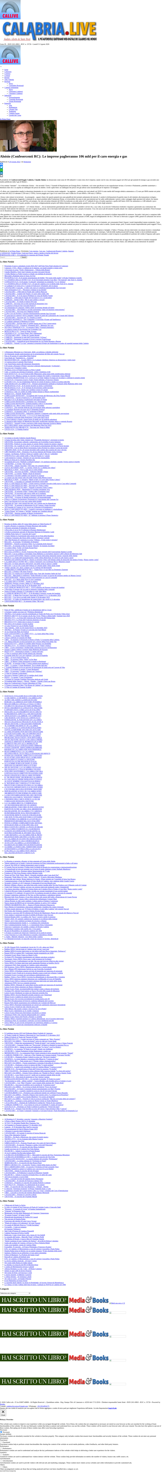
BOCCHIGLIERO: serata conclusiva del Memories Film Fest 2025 (27, 425)
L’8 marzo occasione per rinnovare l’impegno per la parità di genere (27, 933)
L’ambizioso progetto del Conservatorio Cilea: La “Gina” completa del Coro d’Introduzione (36, 1191)
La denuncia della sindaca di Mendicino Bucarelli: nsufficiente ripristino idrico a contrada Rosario (38, 421)
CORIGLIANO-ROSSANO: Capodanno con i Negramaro (25, 402)
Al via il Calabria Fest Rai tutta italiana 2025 (19, 1153)
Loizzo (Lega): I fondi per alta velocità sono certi (21, 1007)
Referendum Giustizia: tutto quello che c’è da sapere (22, 929)
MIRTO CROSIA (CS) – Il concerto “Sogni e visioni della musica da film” (30, 1165)
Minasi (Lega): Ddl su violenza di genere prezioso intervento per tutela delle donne (33, 981)
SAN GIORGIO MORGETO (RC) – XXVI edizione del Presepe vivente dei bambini (34, 587)
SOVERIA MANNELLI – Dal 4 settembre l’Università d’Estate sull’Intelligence (32, 319)
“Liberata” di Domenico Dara (14, 1211)
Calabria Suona (14, 113)
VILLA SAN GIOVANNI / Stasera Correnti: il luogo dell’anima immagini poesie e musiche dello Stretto (40, 556)
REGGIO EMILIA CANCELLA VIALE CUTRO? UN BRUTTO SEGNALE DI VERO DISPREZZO (22, 705)
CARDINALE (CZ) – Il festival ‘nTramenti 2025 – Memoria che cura (28, 325)
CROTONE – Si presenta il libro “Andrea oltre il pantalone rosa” (27, 491)
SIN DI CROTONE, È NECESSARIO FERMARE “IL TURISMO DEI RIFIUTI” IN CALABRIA (22, 725)
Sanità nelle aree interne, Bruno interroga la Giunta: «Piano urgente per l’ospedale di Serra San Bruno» (40, 879)
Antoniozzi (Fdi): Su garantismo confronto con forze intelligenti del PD (29, 1021)
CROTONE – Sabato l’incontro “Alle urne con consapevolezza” (26, 466)
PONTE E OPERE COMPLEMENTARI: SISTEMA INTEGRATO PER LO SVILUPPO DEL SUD (23, 824)
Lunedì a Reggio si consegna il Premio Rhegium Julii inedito (25, 526)
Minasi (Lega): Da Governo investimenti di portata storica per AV (27, 999)
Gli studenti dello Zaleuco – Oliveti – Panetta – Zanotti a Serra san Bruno (29, 681)
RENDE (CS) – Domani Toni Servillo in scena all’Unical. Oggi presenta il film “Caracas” (35, 1109)
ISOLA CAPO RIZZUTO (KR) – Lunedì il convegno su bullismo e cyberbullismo (33, 509)
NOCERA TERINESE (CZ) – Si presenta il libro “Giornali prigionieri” (29, 327)
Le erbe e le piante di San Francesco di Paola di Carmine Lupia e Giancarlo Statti (32, 1207)
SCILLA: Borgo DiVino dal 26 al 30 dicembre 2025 (22, 585)
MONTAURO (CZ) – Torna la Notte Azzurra (20, 331)
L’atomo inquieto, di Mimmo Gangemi (17, 1275)
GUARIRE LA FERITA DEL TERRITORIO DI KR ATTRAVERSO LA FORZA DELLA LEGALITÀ (23, 848)
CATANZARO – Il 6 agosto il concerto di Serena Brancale (25, 1133)
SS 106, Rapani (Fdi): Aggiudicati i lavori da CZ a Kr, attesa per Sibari (29, 947)
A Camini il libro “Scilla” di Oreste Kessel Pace (20, 548)
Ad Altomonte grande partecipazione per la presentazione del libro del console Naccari (34, 354)
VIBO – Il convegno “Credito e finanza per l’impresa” (23, 671)
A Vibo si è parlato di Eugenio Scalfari (17, 687)
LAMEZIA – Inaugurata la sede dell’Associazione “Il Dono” (25, 337)
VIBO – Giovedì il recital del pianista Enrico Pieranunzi (23, 1179)
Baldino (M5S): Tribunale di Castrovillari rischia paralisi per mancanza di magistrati (33, 985)
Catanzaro (7, 72)
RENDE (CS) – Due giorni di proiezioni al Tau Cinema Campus (26, 1077)
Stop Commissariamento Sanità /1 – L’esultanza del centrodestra (26, 923)
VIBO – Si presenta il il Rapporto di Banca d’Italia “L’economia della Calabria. (32, 640)
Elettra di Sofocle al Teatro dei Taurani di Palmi (20, 1037)
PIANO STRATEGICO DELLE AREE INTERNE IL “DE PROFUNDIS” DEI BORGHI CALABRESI (23, 776)
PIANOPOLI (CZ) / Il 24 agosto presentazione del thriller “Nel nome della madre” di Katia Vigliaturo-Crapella (43, 278)
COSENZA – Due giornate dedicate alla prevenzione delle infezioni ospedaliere (32, 407)
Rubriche (7, 103)
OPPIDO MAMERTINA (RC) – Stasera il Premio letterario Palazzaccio (29, 905)
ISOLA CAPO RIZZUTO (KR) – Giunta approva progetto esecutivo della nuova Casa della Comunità (40, 483)
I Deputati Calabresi (16, 91)
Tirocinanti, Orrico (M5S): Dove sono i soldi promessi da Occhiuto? (28, 959)
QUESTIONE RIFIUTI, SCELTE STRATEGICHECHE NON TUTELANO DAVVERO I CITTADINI (23, 816)
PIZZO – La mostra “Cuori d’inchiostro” (18, 677)
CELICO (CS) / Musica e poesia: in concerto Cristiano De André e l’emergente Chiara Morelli (37, 376)
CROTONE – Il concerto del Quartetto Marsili (20, 1197)
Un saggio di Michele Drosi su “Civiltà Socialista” (21, 1225)
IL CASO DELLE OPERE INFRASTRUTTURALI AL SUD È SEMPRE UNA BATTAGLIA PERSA (23, 780)
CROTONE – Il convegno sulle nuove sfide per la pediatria (25, 493)
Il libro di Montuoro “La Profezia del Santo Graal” (21, 1255)
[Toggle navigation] (1, 66)
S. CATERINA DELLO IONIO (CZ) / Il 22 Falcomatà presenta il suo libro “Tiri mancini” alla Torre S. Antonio (43, 280)
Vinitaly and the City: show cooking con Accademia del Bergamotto (28, 568)
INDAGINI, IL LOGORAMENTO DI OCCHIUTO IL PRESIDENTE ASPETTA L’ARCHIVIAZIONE (23, 713)
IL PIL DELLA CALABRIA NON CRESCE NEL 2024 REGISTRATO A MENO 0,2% (20, 852)
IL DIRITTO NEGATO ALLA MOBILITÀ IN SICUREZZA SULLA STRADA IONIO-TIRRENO (23, 744)
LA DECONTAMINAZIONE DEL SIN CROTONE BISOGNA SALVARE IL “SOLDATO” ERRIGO (23, 796)
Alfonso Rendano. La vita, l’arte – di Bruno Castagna (23, 1269)
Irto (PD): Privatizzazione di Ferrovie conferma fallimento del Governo (29, 1001)
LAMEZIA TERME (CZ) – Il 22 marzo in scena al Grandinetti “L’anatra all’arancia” (34, 1105)
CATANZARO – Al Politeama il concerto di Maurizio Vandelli (26, 1173)
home (6, 70)
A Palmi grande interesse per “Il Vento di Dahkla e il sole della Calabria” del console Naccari (36, 909)
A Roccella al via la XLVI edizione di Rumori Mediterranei (25, 530)
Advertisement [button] (5, 1459)
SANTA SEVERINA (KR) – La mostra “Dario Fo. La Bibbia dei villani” (30, 468)
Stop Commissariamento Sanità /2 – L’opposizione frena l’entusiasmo (28, 925)
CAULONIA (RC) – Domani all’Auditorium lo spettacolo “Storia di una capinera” (33, 1103)
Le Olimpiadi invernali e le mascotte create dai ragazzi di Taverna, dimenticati (31, 939)
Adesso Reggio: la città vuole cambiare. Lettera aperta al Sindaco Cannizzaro (31, 901)
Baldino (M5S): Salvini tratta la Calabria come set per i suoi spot (26, 949)
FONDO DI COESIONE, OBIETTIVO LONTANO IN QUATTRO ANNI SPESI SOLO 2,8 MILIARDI (23, 756)
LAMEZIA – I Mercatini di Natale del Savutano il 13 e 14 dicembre (28, 298)
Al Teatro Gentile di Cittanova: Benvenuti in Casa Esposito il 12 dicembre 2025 (32, 1035)
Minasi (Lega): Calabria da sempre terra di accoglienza (23, 997)
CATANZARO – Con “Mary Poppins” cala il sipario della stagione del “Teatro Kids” (34, 1083)
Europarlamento (14, 97)
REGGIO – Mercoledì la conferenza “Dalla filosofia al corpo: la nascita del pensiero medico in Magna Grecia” (42, 575)
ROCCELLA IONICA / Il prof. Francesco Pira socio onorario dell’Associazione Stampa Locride (38, 552)
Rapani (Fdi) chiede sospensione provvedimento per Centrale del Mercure (30, 1003)
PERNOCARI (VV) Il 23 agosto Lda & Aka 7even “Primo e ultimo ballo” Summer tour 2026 (37, 616)
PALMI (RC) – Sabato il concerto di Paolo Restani (22, 1151)
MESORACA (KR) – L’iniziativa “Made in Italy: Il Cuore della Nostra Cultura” (32, 480)
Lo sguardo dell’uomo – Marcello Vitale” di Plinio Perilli (24, 1237)
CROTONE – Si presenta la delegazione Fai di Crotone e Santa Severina (29, 505)
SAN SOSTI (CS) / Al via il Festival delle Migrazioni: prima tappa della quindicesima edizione (37, 374)
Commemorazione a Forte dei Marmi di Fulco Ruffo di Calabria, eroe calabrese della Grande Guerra (39, 881)
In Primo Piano (5, 119)
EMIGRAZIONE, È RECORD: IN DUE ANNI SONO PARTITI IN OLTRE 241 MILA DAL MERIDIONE (24, 808)
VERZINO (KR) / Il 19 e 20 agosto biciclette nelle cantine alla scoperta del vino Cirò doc (35, 450)
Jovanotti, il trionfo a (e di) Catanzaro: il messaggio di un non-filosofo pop (30, 883)
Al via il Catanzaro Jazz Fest (14, 1141)
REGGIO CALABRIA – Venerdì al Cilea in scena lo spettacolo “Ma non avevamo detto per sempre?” (40, 1099)
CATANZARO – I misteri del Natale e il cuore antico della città (26, 294)
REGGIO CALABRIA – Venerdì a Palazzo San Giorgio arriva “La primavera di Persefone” (36, 1095)
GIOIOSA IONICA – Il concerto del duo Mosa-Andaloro (24, 1147)
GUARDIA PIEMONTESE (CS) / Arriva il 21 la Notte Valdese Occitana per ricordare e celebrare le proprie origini (44, 378)
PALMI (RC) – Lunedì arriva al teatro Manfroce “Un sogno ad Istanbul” (29, 1097)
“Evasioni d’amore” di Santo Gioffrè (17, 1215)
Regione (7, 82)
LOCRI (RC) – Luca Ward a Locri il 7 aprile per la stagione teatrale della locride (32, 1075)
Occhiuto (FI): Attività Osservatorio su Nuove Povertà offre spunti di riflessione (32, 991)
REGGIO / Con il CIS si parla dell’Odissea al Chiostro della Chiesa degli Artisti (32, 566)
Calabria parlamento (11, 87)
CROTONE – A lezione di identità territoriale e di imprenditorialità (27, 497)
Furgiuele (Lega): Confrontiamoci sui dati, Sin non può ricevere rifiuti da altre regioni (34, 961)
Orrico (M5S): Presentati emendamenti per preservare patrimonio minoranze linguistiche (34, 1005)
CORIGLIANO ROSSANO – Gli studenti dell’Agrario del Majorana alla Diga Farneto (34, 396)
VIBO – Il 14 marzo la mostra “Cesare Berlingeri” (21, 669)
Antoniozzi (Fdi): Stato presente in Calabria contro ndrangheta (26, 965)
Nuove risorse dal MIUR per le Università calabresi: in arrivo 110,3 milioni (30, 903)
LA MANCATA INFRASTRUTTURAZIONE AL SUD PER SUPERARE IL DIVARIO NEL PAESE (22, 832)
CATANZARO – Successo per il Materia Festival (21, 312)
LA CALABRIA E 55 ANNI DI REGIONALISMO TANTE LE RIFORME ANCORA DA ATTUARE (22, 729)
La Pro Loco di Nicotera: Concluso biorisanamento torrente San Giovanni (30, 313)
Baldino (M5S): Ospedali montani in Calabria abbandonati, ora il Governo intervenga (34, 1019)
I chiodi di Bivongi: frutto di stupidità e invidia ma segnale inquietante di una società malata (36, 891)
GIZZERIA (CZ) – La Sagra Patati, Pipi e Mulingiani (23, 333)
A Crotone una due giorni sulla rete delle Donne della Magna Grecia (28, 478)
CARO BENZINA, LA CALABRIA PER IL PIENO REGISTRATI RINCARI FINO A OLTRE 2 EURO (23, 836)
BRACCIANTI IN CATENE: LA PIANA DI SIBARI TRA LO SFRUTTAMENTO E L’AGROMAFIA (23, 828)
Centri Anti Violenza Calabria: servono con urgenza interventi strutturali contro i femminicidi (36, 887)
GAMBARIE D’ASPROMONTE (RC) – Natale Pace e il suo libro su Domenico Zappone (36, 570)
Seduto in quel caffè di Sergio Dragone (18, 1271)
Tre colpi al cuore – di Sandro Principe (17, 1279)
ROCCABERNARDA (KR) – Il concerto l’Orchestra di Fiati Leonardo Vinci (31, 1167)
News (11, 83)
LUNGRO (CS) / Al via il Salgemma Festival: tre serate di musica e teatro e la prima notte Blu (37, 382)
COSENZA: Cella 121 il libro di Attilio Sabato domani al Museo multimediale (31, 392)
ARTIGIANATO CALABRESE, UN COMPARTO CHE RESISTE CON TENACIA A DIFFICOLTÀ (22, 717)
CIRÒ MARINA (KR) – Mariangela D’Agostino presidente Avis (27, 489)
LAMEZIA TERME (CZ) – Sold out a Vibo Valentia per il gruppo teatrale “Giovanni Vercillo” (37, 1055)
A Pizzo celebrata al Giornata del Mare (17, 638)
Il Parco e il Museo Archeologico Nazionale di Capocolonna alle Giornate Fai (31, 499)
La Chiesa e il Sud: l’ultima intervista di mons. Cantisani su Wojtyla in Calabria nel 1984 (35, 1285)
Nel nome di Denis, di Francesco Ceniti (18, 1273)
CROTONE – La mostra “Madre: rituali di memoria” (22, 474)
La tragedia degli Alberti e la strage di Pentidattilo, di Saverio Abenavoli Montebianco (34, 1283)
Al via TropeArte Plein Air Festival (16, 632)
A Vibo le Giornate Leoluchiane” (15, 673)
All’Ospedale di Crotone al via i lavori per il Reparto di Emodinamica (28, 507)
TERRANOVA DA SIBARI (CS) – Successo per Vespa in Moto (27, 427)
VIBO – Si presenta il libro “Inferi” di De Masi (20, 659)
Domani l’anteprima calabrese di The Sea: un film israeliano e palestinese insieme (32, 895)
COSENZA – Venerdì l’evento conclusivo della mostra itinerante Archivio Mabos (32, 423)
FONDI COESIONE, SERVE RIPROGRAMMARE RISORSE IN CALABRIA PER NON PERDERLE (23, 748)
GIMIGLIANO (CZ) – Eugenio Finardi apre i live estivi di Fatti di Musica (30, 1143)
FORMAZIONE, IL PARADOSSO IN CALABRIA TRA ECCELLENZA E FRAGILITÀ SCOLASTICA (23, 721)
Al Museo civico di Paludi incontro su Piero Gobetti (22, 370)
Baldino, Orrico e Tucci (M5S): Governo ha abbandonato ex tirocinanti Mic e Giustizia (34, 977)
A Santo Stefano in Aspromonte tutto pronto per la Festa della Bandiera (29, 536)
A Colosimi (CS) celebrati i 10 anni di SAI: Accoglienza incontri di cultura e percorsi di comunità (38, 893)
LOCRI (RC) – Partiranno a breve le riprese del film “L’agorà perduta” (29, 1065)
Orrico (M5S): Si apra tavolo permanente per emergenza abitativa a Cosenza (30, 1023)
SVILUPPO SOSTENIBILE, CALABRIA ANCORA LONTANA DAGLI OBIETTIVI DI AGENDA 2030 (23, 772)
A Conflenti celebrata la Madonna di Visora (19, 321)
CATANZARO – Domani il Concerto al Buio (20, 1195)
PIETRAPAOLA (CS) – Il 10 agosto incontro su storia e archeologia (28, 386)
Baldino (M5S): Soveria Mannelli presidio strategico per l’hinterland (28, 995)
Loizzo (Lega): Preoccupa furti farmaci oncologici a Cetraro (25, 1013)
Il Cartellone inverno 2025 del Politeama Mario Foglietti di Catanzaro (28, 1033)
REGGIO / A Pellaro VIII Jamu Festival (18, 572)
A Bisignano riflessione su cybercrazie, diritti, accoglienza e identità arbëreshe (31, 352)
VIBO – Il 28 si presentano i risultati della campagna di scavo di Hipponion (30, 648)
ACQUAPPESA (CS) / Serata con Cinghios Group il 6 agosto (26, 390)
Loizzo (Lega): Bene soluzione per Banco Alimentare (23, 987)
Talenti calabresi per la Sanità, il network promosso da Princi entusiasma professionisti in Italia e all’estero (41, 863)
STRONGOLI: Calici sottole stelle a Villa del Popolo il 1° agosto (27, 456)
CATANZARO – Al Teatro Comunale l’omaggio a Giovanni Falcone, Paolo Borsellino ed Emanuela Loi (41, 1111)
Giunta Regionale (15, 101)
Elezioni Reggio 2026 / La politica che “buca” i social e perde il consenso (29, 917)
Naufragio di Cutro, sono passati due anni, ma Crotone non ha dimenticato (30, 503)
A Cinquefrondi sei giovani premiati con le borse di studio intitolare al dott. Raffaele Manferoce (37, 869)
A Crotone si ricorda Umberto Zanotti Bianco (20, 438)
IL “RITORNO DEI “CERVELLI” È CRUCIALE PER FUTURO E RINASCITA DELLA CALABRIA (23, 784)
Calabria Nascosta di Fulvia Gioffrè (16, 1233)
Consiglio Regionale (16, 99)
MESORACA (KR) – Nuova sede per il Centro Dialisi (23, 470)
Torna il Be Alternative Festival (15, 1135)
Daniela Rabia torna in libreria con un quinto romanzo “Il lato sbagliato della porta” (33, 1251)
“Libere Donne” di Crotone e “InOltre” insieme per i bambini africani (28, 511)
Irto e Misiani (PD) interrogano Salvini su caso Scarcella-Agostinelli (28, 969)
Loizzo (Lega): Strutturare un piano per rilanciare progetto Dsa (26, 993)
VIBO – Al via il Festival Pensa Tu (16, 657)
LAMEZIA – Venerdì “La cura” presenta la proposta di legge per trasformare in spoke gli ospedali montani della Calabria (46, 343)
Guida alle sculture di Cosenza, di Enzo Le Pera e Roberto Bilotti (27, 1243)
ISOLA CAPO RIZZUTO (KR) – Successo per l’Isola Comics (26, 485)
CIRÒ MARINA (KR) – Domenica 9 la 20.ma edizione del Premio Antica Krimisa (33, 452)
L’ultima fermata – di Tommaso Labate (17, 1277)
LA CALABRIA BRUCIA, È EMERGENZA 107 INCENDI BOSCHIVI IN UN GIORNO (20, 804)
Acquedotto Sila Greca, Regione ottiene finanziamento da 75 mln (27, 871)
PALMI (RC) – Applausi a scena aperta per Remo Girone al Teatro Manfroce (31, 1101)
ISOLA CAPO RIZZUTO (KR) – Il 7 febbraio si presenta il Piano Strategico (31, 515)
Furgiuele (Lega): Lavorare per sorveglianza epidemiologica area (26, 975)
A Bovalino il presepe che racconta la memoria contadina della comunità (29, 589)
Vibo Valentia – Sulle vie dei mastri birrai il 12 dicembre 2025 (25, 628)
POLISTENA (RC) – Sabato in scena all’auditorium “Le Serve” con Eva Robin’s (32, 1047)
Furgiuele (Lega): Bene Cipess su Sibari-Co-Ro (20, 955)
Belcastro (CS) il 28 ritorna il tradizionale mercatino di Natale (25, 400)
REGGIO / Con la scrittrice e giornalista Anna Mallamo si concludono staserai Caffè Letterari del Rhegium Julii (43, 554)
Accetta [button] (96, 1408)
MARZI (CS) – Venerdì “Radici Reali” (18, 394)
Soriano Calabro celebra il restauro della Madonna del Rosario (26, 650)
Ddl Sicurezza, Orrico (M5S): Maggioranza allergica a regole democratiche (30, 967)
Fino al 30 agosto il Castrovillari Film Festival (20, 356)
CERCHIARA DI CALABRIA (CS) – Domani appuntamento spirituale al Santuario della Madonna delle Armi (43, 384)
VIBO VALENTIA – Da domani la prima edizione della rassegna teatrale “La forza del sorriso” (37, 1071)
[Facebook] (81, 164)
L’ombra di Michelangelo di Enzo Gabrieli (19, 1267)
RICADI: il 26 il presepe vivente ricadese (18, 624)
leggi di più (112, 1408)
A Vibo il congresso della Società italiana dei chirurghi (23, 653)
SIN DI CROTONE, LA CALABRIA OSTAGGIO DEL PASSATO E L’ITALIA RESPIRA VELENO (22, 768)
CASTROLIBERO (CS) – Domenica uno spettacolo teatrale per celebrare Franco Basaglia (36, 1093)
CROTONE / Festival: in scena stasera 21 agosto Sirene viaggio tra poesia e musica (33, 444)
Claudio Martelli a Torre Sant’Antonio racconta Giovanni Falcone (27, 272)
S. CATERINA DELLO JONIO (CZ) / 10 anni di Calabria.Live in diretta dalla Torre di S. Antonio (38, 284)
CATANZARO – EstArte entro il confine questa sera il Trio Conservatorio (30, 323)
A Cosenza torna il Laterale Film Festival (18, 362)
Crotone (7, 76)
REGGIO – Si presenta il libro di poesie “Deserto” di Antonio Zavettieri (29, 546)
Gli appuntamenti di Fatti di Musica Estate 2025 (21, 1129)
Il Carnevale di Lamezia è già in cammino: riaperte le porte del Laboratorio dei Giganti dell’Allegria (39, 315)
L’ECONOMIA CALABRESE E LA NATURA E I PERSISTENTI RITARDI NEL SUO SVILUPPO (22, 820)
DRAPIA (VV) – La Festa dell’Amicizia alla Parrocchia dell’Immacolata (29, 618)
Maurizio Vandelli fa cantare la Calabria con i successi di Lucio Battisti (28, 1169)
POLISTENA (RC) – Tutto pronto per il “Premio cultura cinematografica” (30, 1061)
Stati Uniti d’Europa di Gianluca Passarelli (19, 1231)
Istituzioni (7, 95)
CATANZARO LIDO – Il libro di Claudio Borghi (21, 335)
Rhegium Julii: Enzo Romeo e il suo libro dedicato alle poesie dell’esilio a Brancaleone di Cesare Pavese (40, 897)
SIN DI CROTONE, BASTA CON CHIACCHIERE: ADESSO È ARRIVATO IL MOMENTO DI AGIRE (23, 741)
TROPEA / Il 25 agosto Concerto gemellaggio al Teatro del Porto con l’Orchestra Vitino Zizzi (37, 614)
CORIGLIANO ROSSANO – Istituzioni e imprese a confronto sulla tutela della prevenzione (36, 413)
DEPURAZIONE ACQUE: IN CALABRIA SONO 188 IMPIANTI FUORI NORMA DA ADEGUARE (23, 792)
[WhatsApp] (81, 170)
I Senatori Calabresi (15, 93)
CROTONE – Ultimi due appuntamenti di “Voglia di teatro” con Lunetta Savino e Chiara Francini (38, 1043)
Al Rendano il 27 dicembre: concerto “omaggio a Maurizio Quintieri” (28, 1119)
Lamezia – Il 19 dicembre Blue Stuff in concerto (21, 1127)
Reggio (6, 78)
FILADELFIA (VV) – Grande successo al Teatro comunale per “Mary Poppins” (32, 1039)
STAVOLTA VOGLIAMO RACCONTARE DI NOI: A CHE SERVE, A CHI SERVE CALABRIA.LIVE (23, 697)
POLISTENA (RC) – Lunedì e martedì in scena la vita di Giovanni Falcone (30, 1091)
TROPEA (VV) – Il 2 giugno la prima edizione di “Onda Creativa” (27, 646)
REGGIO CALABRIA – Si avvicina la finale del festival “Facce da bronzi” (30, 1087)
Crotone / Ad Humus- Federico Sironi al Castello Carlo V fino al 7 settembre (31, 454)
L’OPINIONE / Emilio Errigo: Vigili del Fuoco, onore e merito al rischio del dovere (29, 253)
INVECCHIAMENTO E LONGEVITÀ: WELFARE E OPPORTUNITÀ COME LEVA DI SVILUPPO (23, 709)
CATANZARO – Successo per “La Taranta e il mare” (23, 317)
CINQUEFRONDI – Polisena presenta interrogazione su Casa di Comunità (30, 577)
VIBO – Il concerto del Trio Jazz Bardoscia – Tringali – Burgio (26, 1187)
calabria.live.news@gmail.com (17, 1406)
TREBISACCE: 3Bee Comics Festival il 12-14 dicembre (24, 405)
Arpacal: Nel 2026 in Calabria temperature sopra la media (24, 865)
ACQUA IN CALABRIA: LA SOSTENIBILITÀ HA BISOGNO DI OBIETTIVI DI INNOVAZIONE (23, 844)
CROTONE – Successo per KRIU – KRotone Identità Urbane (26, 472)
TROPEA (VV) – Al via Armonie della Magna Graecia (23, 1139)
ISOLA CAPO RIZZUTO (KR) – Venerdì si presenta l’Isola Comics (28, 487)
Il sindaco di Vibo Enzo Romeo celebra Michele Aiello (23, 873)
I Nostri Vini (13, 109)
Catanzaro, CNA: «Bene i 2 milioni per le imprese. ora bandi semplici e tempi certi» (33, 268)
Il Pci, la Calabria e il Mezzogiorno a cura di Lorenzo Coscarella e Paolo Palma (31, 1249)
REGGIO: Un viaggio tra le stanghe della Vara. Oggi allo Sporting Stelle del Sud (32, 574)
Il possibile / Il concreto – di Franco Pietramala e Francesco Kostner (27, 1247)
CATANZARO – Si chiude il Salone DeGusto (20, 302)
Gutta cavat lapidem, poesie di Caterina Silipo (20, 1245)
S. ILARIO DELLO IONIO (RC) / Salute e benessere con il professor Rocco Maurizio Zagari (37, 562)
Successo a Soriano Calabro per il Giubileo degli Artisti (23, 675)
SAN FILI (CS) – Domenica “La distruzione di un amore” (24, 1185)
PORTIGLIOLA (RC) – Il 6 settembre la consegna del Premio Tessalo (24, 255)
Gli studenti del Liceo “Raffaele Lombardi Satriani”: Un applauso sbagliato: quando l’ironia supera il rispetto (42, 462)
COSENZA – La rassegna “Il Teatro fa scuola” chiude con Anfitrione (28, 1049)
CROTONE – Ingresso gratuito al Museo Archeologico (23, 513)
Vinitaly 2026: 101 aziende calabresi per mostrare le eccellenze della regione (30, 919)
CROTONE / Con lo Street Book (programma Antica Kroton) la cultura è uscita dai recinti (35, 448)
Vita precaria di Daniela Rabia (14, 1219)
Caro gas (42, 251)
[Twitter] (81, 167)
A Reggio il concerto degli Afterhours (17, 1131)
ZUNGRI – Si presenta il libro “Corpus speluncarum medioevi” (26, 663)
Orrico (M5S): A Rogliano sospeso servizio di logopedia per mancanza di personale (33, 971)
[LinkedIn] (81, 172)
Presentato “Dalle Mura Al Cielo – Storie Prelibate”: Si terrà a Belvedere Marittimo (33, 877)
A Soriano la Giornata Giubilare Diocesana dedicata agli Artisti (26, 679)
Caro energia (33, 251)
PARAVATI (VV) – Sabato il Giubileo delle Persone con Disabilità (27, 644)
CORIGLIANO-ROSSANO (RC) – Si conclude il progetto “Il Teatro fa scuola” (32, 1079)
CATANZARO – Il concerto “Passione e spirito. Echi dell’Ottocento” (28, 1145)
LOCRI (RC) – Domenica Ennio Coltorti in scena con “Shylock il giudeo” (30, 1057)
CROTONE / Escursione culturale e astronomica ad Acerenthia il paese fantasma (32, 442)
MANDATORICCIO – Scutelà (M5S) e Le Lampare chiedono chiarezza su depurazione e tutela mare (39, 360)
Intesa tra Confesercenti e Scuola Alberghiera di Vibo (22, 683)
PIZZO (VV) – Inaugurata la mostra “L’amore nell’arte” (23, 651)
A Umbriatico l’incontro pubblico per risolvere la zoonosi (24, 476)
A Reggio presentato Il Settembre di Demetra (20, 528)
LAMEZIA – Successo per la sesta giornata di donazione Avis (25, 304)
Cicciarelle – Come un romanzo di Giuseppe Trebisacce (15, 1228)
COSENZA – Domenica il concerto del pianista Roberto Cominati (27, 1183)
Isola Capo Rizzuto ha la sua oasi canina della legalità (23, 501)
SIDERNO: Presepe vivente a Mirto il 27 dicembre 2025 (24, 583)
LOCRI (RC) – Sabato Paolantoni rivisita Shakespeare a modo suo (27, 1051)
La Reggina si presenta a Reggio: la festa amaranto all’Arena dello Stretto (29, 861)
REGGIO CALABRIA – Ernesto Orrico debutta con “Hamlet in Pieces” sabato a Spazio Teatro (37, 1073)
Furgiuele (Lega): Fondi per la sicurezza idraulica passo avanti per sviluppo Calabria (33, 973)
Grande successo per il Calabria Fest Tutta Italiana (21, 1149)
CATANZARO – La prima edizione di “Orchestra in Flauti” (25, 1161)
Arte (10, 105)
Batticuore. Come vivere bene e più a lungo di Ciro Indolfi (24, 1235)
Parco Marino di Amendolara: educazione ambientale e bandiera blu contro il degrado (34, 907)
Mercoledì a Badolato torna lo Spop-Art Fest (19, 276)
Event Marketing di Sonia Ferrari (15, 1281)
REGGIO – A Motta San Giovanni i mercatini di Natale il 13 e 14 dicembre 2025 (32, 595)
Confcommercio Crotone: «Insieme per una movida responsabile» (27, 458)
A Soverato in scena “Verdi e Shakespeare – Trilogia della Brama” (27, 270)
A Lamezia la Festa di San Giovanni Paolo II (19, 306)
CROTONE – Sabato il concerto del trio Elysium (21, 1171)
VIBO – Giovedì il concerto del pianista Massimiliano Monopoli (26, 1193)
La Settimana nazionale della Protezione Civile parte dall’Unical (26, 417)
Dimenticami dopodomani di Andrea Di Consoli (21, 1217)
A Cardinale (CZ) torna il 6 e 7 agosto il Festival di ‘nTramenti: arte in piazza (31, 286)
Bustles (2, 1404)
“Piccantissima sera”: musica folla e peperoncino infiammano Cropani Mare (30, 899)
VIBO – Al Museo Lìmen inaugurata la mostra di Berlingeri (25, 661)
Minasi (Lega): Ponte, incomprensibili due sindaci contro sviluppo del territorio (31, 989)
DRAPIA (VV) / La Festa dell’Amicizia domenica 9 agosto (25, 620)
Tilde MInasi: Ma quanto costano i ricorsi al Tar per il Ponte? (25, 1009)
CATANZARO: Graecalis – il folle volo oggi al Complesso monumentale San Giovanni (35, 288)
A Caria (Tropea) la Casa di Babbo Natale (19, 626)
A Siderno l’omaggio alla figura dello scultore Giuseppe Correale (26, 538)
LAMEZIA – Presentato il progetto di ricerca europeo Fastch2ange (27, 339)
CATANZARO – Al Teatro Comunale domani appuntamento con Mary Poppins (32, 1089)
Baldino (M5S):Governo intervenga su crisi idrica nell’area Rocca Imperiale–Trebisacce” (35, 951)
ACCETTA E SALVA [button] (8, 1471)
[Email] (81, 175)
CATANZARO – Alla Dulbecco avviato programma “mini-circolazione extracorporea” (34, 310)
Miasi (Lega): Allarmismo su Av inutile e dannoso (21, 1011)
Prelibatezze (13, 107)
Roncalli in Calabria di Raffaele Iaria (17, 1257)
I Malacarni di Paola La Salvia (14, 1205)
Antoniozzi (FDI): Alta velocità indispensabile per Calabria (24, 1015)
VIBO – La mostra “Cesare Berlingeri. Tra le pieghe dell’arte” (26, 665)
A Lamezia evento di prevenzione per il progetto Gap (22, 329)
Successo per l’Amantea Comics (15, 368)
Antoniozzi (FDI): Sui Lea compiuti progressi (20, 983)
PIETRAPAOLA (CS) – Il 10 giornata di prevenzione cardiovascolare (28, 388)
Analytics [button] (3, 1452)
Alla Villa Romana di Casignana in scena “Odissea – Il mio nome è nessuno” (31, 540)
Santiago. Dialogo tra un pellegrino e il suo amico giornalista (25, 1253)
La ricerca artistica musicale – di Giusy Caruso (20, 1261)
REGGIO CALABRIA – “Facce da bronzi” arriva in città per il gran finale (30, 1041)
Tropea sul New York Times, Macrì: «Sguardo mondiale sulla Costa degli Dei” (31, 875)
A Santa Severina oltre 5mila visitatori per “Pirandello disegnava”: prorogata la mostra (34, 440)
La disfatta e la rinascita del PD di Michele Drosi (21, 1265)
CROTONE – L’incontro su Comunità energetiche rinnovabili (26, 482)
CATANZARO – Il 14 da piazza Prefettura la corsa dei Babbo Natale (28, 296)
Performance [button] (4, 1446)
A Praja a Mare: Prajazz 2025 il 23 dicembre (19, 1121)
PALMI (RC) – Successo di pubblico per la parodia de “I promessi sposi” (29, 1085)
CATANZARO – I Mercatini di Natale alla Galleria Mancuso (25, 292)
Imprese (71, 251)
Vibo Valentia (9, 80)
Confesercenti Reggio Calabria (56, 251)
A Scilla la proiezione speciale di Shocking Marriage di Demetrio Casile (29, 532)
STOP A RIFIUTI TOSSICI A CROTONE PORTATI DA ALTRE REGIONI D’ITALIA (20, 760)
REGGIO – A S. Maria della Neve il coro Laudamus (22, 579)
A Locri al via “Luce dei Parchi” (15, 550)
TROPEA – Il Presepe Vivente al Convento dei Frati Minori (25, 630)
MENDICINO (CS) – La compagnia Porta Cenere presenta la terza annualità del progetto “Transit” (38, 1053)
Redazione (27, 162)
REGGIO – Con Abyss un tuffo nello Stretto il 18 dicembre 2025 (27, 597)
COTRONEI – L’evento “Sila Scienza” (18, 464)
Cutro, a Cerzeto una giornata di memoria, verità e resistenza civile (27, 372)
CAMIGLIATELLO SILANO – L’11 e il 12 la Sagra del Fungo (26, 415)
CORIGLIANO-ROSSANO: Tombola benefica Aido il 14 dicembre (28, 404)
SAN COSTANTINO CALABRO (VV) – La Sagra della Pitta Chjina (29, 634)
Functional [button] (3, 1440)
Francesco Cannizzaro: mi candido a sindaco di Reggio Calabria (26, 927)
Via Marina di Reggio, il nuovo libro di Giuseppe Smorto (24, 1239)
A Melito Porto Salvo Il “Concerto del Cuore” (20, 534)
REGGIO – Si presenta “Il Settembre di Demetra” (21, 542)
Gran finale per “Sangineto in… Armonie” (19, 358)
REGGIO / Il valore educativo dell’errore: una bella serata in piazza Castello (30, 564)
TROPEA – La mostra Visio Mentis (16, 636)
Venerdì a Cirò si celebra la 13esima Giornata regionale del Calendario (28, 495)
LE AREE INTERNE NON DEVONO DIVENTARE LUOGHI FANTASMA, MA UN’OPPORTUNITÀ (23, 733)
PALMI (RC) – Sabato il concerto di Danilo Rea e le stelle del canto (28, 1175)
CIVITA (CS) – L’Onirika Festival (16, 429)
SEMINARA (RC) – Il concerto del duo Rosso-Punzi (23, 1163)
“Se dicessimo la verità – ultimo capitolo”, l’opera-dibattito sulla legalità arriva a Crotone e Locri (37, 1081)
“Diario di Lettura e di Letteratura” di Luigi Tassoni (22, 1223)
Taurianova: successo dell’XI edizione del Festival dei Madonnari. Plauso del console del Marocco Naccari (41, 913)
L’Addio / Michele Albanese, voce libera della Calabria (23, 937)
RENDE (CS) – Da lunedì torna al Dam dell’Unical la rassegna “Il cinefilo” (30, 1069)
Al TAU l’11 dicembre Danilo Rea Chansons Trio (21, 1123)
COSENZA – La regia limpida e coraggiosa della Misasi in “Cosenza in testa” (31, 1059)
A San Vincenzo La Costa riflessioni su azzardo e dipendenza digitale (28, 935)
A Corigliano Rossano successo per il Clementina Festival (24, 409)
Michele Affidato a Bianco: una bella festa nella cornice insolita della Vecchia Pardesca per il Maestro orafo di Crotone (45, 885)
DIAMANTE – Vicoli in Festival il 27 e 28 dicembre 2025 (24, 398)
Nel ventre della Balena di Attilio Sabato (18, 1263)
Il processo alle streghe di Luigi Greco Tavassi (20, 1221)
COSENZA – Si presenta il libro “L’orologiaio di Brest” (23, 411)
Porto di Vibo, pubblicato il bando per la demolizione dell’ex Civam (27, 610)
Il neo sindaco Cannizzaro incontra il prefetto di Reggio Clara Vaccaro (28, 915)
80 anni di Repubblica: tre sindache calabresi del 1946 (23, 931)
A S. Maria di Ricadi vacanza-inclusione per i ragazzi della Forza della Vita (30, 642)
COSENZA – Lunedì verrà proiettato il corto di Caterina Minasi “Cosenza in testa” (33, 1067)
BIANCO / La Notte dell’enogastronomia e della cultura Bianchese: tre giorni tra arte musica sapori (38, 558)
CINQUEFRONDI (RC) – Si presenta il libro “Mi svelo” (24, 601)
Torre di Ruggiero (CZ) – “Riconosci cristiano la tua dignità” (25, 290)
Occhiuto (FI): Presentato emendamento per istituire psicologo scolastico (29, 957)
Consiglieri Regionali (16, 85)
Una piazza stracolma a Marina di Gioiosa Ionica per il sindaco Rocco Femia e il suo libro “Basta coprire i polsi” (43, 889)
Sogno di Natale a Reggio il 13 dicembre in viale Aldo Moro (25, 591)
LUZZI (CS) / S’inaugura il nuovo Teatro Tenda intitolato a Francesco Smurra (31, 380)
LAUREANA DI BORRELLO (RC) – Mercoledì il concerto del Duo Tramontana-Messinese (37, 1155)
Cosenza (7, 74)
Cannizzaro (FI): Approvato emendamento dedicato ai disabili (25, 1025)
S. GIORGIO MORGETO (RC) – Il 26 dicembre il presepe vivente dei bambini (32, 593)
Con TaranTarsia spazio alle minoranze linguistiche (22, 364)
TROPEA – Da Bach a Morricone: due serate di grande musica (26, 1137)
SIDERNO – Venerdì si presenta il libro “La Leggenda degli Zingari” (28, 544)
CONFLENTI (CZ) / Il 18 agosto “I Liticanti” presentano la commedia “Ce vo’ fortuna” (35, 282)
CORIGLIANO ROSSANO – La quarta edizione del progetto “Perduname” (31, 1159)
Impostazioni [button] (103, 1408)
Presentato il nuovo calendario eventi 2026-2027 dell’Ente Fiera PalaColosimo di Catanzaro (36, 266)
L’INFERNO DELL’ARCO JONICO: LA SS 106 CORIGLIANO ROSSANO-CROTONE (22, 800)
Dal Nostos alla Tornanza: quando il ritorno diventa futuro (24, 911)
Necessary (6, 1432)
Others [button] (2, 1465)
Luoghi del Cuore (15, 115)
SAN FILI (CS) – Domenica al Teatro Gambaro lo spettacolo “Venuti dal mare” (32, 1107)
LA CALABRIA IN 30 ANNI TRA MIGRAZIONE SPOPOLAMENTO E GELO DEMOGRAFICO (22, 840)
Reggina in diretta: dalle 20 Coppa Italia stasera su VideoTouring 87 (27, 524)
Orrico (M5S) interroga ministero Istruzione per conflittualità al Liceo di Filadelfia (32, 979)
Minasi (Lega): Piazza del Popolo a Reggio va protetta (23, 1017)
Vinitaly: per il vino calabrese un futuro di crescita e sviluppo (25, 921)
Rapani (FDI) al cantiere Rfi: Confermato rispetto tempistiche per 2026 (28, 953)
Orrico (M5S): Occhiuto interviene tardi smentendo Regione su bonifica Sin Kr (31, 963)
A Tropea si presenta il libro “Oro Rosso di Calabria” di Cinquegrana (28, 685)
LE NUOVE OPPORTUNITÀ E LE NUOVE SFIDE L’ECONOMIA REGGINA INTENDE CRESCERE (23, 788)
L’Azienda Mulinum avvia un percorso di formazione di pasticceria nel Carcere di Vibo (34, 667)
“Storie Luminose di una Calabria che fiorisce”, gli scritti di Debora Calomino (31, 1241)
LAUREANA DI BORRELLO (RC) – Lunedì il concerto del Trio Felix (29, 1157)
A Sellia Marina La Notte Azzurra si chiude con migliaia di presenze (28, 274)
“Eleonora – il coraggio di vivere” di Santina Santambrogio (24, 1209)
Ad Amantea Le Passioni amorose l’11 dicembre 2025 (23, 1125)
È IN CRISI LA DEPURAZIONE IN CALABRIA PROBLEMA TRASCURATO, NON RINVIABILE (23, 737)
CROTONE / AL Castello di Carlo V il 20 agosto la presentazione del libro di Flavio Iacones (36, 446)
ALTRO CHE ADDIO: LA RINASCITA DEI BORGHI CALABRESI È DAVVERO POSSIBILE (23, 701)
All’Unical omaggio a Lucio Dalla (16, 1177)
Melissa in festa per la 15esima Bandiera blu (19, 460)
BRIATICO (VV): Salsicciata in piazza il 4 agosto (21, 622)
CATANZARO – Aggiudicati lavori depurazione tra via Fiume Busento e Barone (32, 341)
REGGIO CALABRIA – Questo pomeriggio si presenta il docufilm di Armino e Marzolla (35, 1063)
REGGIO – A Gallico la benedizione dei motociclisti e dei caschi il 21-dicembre (32, 599)
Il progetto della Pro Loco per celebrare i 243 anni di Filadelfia (26, 655)
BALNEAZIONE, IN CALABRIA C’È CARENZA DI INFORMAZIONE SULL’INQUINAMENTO (23, 812)
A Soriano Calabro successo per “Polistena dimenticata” (23, 612)
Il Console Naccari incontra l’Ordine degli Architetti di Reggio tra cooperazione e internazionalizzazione (40, 867)
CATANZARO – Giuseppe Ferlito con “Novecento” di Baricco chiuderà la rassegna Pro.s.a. (36, 1045)
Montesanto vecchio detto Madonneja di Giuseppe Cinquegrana (26, 1213)
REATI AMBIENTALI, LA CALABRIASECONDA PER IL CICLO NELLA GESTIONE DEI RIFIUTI (27, 752)
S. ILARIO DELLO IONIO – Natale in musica (21, 581)
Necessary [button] (3, 1430)
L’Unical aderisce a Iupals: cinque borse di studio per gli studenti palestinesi (30, 419)
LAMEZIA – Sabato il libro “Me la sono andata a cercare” (24, 300)
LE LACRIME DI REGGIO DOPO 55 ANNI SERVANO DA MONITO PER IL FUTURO (20, 764)
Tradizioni (12, 111)
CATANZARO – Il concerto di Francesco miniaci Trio (23, 1181)
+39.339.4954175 (43, 1406)
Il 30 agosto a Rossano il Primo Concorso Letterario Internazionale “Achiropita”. (32, 366)
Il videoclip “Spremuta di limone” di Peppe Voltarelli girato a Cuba (27, 1189)
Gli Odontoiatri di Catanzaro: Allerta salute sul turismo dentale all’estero (29, 308)
